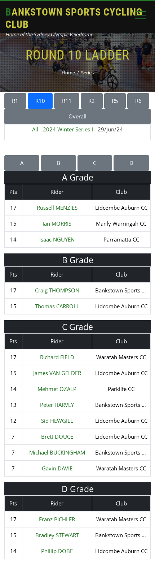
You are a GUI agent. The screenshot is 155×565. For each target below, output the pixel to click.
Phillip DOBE (57, 551)
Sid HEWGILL (57, 420)
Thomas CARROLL (57, 306)
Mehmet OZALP (56, 388)
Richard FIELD (57, 357)
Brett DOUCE (57, 436)
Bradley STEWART (57, 535)
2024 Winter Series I (68, 129)
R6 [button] (138, 100)
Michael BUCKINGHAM (57, 452)
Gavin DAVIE (57, 468)
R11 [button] (67, 100)
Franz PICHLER (57, 519)
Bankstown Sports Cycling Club (73, 18)
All (35, 129)
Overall (77, 116)
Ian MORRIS (57, 223)
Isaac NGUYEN (57, 239)
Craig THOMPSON (57, 290)
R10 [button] (40, 100)
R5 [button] (115, 100)
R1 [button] (15, 100)
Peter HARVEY (57, 404)
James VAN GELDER (57, 373)
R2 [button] (91, 100)
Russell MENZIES (57, 207)
